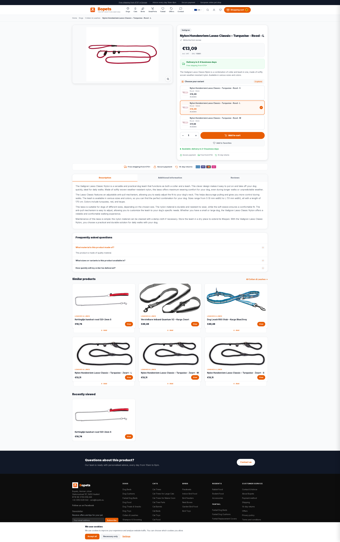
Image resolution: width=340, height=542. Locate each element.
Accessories (217, 498)
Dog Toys (127, 511)
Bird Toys (186, 511)
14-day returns (248, 506)
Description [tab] (105, 178)
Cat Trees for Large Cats (163, 494)
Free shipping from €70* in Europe (133, 2)
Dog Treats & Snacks (132, 506)
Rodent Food (218, 494)
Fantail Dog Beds (130, 498)
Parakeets (186, 489)
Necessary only (110, 536)
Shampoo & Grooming (132, 519)
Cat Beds (156, 511)
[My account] (214, 9)
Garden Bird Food (190, 506)
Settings (126, 536)
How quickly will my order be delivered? (96, 268)
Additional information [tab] (170, 178)
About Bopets (248, 494)
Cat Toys (156, 515)
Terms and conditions (251, 519)
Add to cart (234, 135)
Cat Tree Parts (158, 502)
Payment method (249, 498)
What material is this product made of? (95, 247)
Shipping (246, 502)
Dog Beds (127, 489)
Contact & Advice (249, 489)
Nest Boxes (187, 502)
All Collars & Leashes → (257, 279)
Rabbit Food (217, 489)
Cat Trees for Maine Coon (163, 498)
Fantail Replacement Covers (224, 519)
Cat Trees (156, 489)
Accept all (92, 536)
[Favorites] (220, 9)
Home (74, 18)
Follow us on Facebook (83, 505)
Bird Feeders (188, 498)
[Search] (207, 9)
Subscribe (111, 520)
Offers (245, 511)
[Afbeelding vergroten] (168, 79)
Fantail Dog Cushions (221, 514)
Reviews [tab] (235, 178)
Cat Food (156, 519)
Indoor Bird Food (189, 494)
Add (105, 330)
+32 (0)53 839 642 (80, 500)
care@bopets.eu (97, 500)
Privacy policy (248, 515)
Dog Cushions (129, 494)
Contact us (246, 462)
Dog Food (127, 502)
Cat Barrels (157, 506)
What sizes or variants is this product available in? (100, 260)
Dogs (81, 18)
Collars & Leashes (92, 18)
